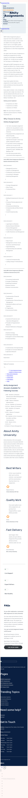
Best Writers (10, 375)
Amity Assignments (8, 10)
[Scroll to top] (2, 767)
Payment (5, 21)
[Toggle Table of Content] (5, 367)
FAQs (8, 381)
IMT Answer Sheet (5, 687)
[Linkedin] (1, 763)
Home (4, 6)
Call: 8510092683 (6, 26)
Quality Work (10, 377)
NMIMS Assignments (5, 679)
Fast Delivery (10, 379)
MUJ (4, 13)
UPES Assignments (8, 12)
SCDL (4, 15)
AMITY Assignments (5, 681)
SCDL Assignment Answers (7, 685)
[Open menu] (1, 31)
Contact (5, 23)
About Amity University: (12, 374)
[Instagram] (3, 763)
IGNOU (4, 19)
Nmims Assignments (8, 8)
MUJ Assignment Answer (6, 683)
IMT (4, 17)
